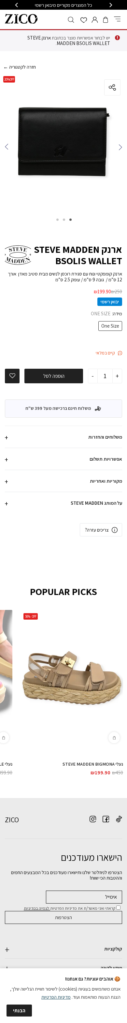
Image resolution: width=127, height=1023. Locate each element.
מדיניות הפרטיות (56, 997)
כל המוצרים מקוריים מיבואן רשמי (63, 5)
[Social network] (119, 819)
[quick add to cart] (114, 737)
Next (8, 148)
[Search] (71, 19)
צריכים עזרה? (97, 530)
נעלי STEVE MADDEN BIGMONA (93, 764)
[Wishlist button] (83, 20)
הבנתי (19, 1010)
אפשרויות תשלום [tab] (106, 459)
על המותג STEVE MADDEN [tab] (96, 503)
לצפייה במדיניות (37, 908)
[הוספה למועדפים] (12, 376)
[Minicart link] (105, 19)
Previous (119, 148)
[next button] (17, 5)
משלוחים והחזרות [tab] (105, 437)
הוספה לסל (53, 376)
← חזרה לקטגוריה (19, 67)
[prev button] (110, 5)
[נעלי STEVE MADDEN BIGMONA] (71, 678)
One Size (110, 326)
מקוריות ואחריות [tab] (106, 481)
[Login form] (94, 19)
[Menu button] (117, 19)
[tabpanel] (63, 144)
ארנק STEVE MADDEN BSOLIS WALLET (68, 40)
